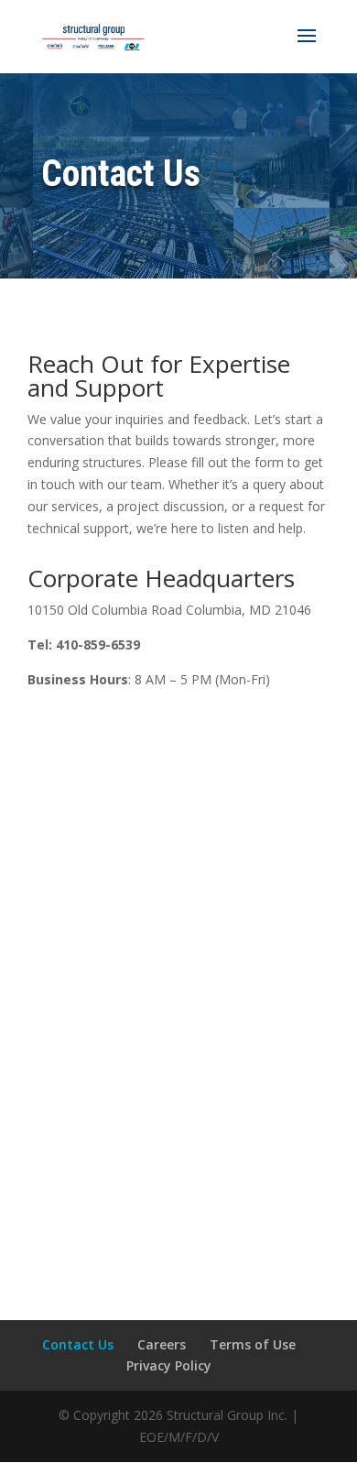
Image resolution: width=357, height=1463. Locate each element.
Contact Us (78, 1344)
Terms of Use (253, 1344)
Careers (161, 1344)
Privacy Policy (168, 1365)
